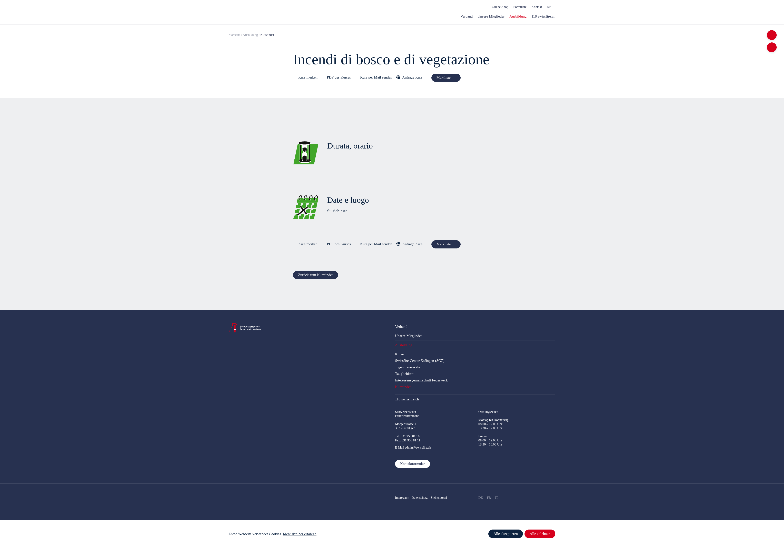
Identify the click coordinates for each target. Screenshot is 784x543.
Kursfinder (403, 387)
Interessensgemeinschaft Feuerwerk (421, 380)
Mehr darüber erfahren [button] (299, 534)
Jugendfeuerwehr (407, 367)
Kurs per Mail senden (376, 77)
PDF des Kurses (339, 77)
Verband (401, 327)
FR (489, 497)
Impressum (402, 497)
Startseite (234, 35)
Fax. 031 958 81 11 (407, 440)
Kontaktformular (412, 464)
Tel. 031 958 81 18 (407, 436)
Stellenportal (439, 497)
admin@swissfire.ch (418, 447)
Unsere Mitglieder (408, 336)
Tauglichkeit (404, 374)
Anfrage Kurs (412, 77)
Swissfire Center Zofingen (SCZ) (419, 361)
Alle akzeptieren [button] (505, 534)
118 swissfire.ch (407, 399)
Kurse (399, 354)
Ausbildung (250, 35)
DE (480, 497)
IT (496, 497)
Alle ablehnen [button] (540, 534)
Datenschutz (420, 497)
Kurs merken (307, 77)
